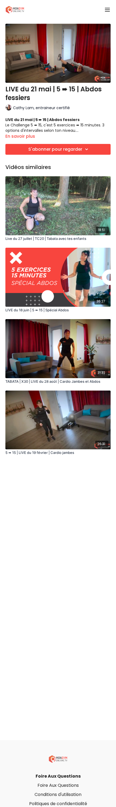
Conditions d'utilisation (58, 794)
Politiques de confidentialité (58, 804)
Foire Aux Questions (58, 776)
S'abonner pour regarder (55, 149)
